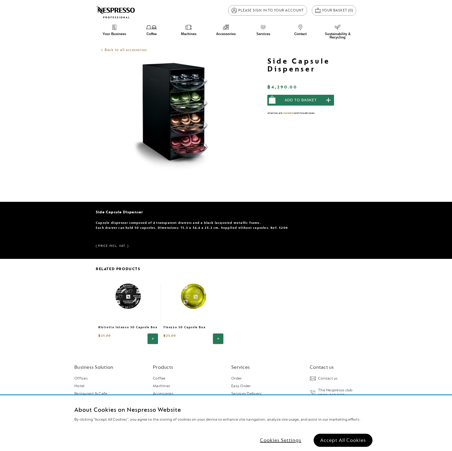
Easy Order (241, 385)
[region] (226, 423)
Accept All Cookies (343, 440)
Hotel (79, 385)
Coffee (159, 378)
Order (236, 378)
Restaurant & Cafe (90, 393)
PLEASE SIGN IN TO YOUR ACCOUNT (271, 10)
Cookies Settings (280, 440)
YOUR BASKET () (339, 10)
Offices (81, 378)
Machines (161, 385)
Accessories (163, 393)
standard (288, 113)
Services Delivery (246, 393)
